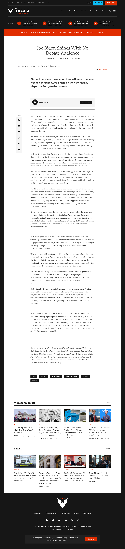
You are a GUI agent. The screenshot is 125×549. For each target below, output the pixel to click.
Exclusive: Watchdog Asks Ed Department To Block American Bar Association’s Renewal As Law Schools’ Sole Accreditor (50, 478)
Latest (17, 448)
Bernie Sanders (56, 376)
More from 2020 (24, 403)
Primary (34, 380)
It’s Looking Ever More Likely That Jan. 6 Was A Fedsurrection (23, 430)
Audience (43, 376)
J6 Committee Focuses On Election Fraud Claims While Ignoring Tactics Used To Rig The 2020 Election (74, 432)
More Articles (86, 102)
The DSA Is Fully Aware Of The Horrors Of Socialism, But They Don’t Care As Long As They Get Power (74, 477)
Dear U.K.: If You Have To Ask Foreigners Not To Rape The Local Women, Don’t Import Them (25, 477)
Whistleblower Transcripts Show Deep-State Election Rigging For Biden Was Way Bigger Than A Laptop (50, 431)
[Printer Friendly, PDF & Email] (19, 150)
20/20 (34, 376)
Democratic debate (71, 376)
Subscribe (110, 3)
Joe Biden (85, 376)
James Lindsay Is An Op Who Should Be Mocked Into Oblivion (98, 475)
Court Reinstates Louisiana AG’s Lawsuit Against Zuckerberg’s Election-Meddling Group (99, 431)
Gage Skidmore (103, 69)
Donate (99, 3)
